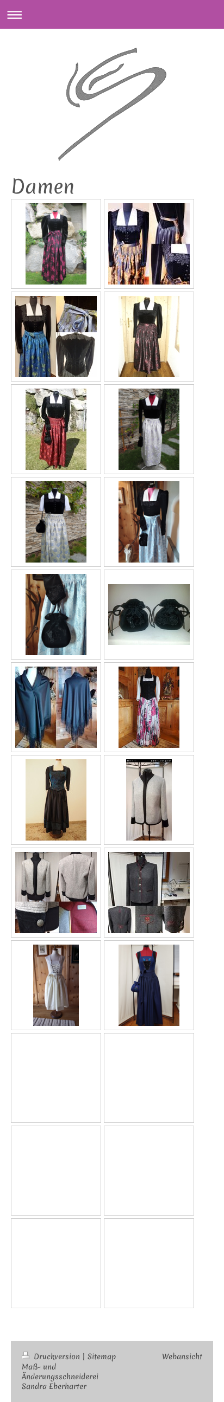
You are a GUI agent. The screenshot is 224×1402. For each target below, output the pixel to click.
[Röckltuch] (56, 707)
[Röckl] (149, 522)
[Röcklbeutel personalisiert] (56, 614)
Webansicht (182, 1356)
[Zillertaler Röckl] (56, 244)
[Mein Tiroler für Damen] (149, 892)
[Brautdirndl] (56, 985)
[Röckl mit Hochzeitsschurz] (149, 429)
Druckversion (57, 1356)
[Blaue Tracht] (149, 985)
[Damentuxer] (56, 892)
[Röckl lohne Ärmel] (56, 522)
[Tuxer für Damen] (149, 800)
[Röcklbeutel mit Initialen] (149, 614)
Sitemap (102, 1356)
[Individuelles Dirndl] (149, 707)
